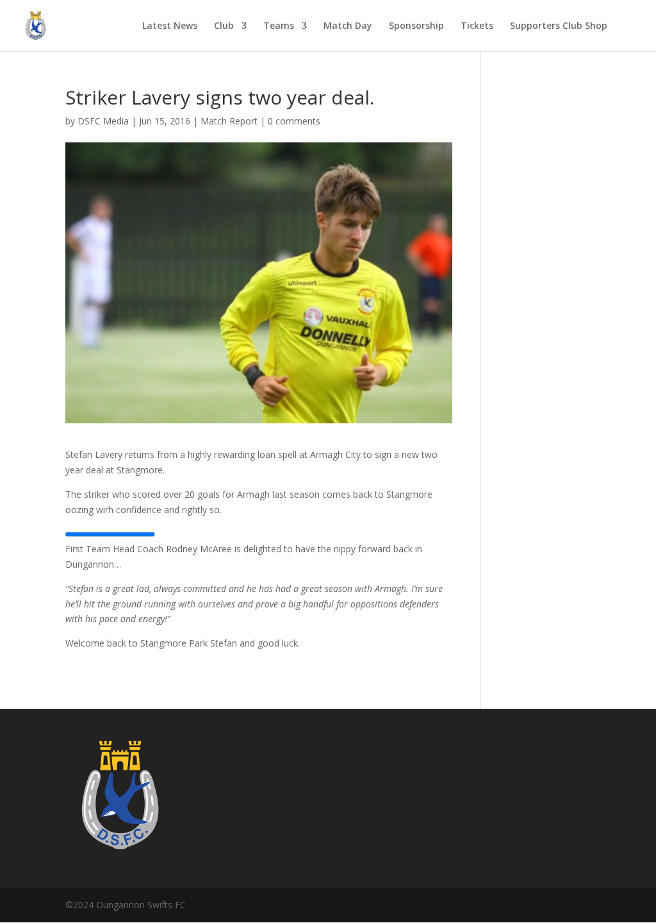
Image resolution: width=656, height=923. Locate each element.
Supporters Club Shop (558, 26)
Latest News (169, 26)
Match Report (229, 121)
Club (224, 26)
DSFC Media (103, 121)
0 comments (294, 121)
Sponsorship (416, 26)
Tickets (477, 26)
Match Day (348, 26)
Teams (278, 26)
